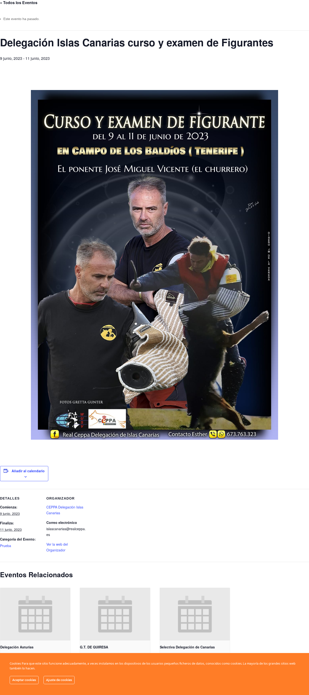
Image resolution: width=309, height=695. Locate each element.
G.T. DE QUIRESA (94, 647)
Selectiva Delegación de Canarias (187, 647)
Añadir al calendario (28, 470)
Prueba (5, 545)
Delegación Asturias (17, 647)
